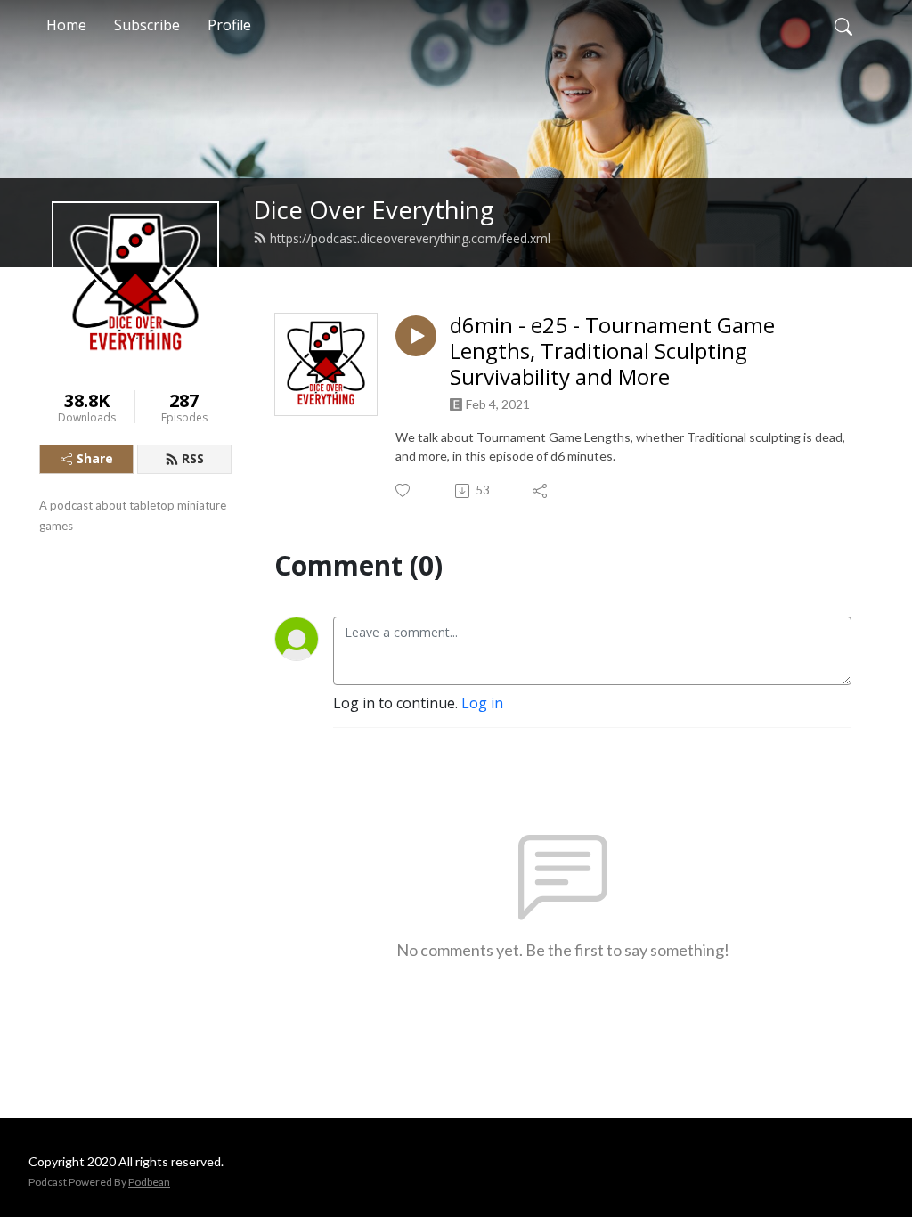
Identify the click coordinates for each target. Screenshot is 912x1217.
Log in (482, 703)
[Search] (843, 25)
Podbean (149, 1181)
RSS (193, 458)
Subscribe (147, 25)
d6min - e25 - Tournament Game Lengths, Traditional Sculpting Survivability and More (612, 351)
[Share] (541, 491)
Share (95, 458)
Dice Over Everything (373, 209)
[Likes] (404, 490)
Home (66, 25)
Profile (229, 25)
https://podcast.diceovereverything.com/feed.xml (410, 238)
